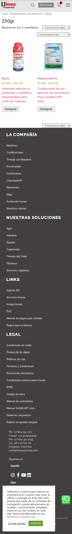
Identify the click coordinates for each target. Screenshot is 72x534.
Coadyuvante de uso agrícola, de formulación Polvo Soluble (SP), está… (53, 71)
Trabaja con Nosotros (19, 159)
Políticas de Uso (16, 359)
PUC (9, 311)
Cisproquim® (14, 180)
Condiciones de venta (19, 345)
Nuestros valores (16, 208)
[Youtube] (23, 475)
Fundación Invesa (17, 201)
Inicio (5, 13)
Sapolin (11, 242)
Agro (9, 228)
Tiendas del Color (17, 256)
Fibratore (12, 263)
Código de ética (16, 394)
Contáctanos (14, 173)
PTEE (10, 387)
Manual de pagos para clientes (24, 318)
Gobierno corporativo (19, 415)
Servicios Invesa (16, 297)
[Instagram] (12, 475)
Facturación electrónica (20, 373)
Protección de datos (18, 352)
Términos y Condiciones (20, 366)
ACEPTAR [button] (36, 523)
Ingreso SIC (13, 290)
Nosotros (12, 145)
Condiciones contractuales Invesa (26, 380)
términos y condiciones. (21, 516)
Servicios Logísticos (18, 270)
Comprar (11, 109)
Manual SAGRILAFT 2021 (21, 408)
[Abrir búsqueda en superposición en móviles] (32, 5)
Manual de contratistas (20, 401)
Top (68, 529)
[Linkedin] (29, 475)
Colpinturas (13, 249)
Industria (12, 235)
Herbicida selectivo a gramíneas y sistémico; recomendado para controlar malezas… (17, 71)
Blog (9, 194)
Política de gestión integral (22, 422)
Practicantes (14, 166)
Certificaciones (15, 152)
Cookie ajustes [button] (17, 523)
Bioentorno (13, 187)
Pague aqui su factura (19, 325)
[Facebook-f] (18, 475)
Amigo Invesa (14, 304)
